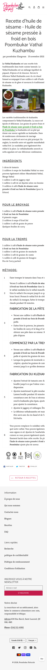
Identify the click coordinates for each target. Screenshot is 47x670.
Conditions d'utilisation (14, 568)
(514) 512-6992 (17, 627)
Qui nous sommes (12, 505)
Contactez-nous (11, 512)
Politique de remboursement (17, 561)
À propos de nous (12, 499)
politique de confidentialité (16, 555)
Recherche (8, 548)
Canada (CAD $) (17, 640)
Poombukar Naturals (27, 662)
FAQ (6, 531)
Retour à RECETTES (25, 478)
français (31, 640)
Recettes (8, 525)
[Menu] (43, 7)
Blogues (7, 518)
